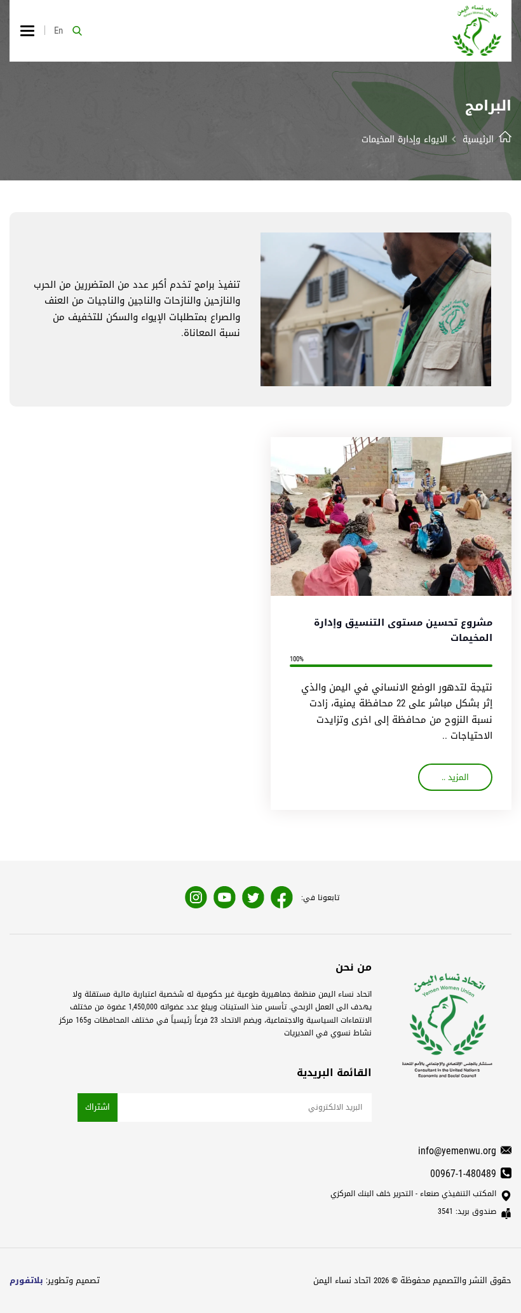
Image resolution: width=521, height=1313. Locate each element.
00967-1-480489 (463, 1173)
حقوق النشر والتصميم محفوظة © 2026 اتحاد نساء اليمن (412, 1280)
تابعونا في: (320, 898)
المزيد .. (455, 777)
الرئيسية (478, 139)
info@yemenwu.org (457, 1151)
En (58, 30)
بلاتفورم (26, 1280)
